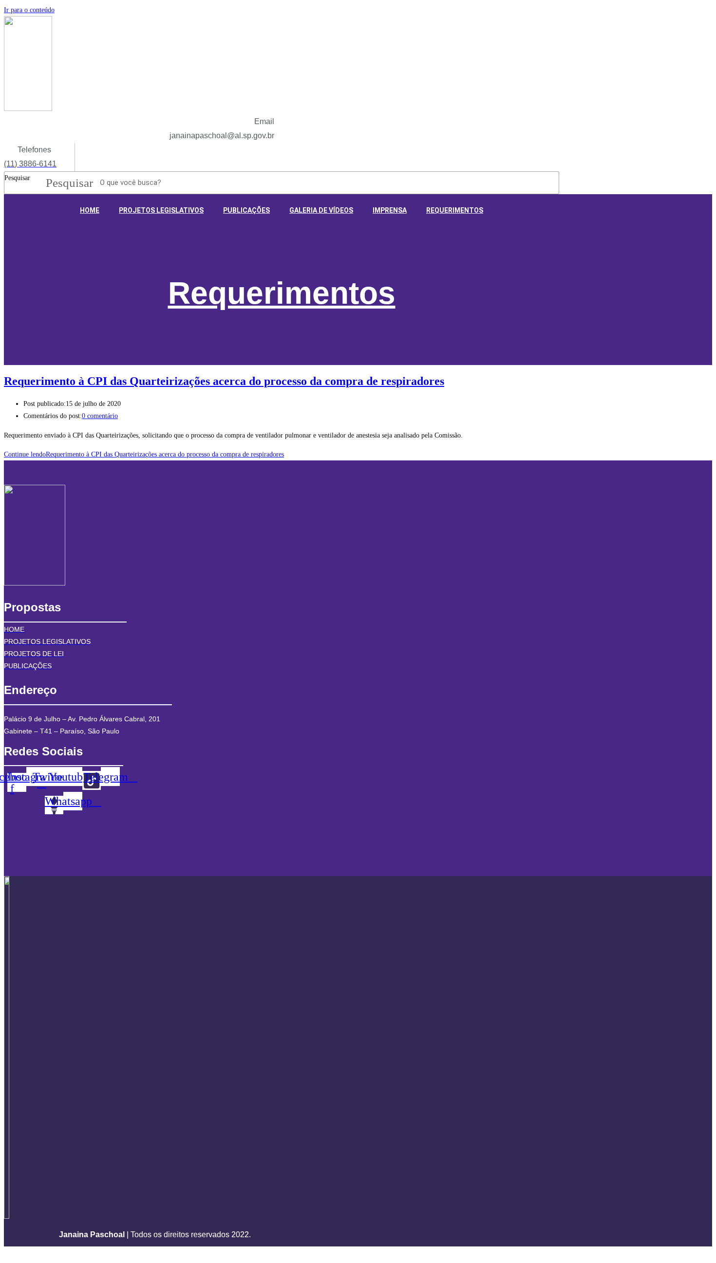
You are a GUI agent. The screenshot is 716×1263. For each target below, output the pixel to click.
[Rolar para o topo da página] (6, 1252)
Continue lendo (144, 454)
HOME (89, 210)
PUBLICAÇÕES (246, 210)
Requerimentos (282, 293)
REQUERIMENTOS (454, 210)
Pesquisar (17, 178)
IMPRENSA (390, 210)
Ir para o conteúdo (29, 10)
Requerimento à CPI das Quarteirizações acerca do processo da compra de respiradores (224, 381)
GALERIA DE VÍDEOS (321, 210)
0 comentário (100, 416)
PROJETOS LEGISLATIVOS (161, 210)
